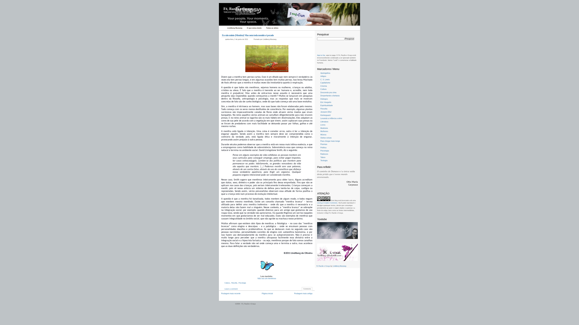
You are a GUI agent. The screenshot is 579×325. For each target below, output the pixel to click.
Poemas (323, 144)
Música (323, 135)
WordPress (227, 305)
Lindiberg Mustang (339, 266)
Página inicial (267, 293)
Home (222, 28)
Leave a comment (231, 289)
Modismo (324, 128)
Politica (323, 148)
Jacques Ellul (325, 112)
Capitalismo (325, 83)
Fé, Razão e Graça (237, 9)
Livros (322, 125)
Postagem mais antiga (303, 293)
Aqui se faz (321, 55)
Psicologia (242, 283)
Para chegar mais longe (330, 141)
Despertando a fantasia (330, 96)
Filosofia (234, 283)
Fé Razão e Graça (323, 266)
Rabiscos (324, 154)
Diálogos (324, 99)
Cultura (227, 283)
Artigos (323, 76)
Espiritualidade (326, 105)
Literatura (324, 122)
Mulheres (324, 131)
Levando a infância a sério (331, 118)
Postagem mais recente (230, 293)
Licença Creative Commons (327, 203)
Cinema (323, 86)
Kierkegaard (325, 115)
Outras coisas (326, 138)
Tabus (322, 157)
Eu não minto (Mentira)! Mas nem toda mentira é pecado (248, 35)
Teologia (323, 160)
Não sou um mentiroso (267, 278)
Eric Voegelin (325, 102)
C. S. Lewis (325, 80)
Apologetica (325, 73)
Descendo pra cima (328, 92)
